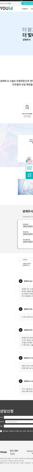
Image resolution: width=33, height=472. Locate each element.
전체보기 (25, 9)
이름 (1, 417)
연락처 (2, 422)
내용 (1, 426)
